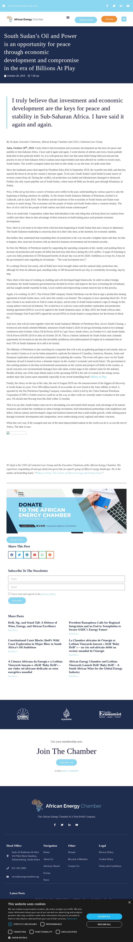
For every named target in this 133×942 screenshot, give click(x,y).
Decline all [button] (104, 924)
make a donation (70, 770)
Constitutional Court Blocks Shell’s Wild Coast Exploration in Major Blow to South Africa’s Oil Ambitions (34, 644)
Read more (72, 918)
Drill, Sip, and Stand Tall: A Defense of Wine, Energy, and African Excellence (32, 624)
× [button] (129, 902)
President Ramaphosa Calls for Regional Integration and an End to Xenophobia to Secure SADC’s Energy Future (95, 626)
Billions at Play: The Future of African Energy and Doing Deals (68, 473)
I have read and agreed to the (33, 594)
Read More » (13, 630)
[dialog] (66, 920)
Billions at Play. (98, 376)
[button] (68, 17)
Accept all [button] (104, 916)
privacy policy (48, 594)
